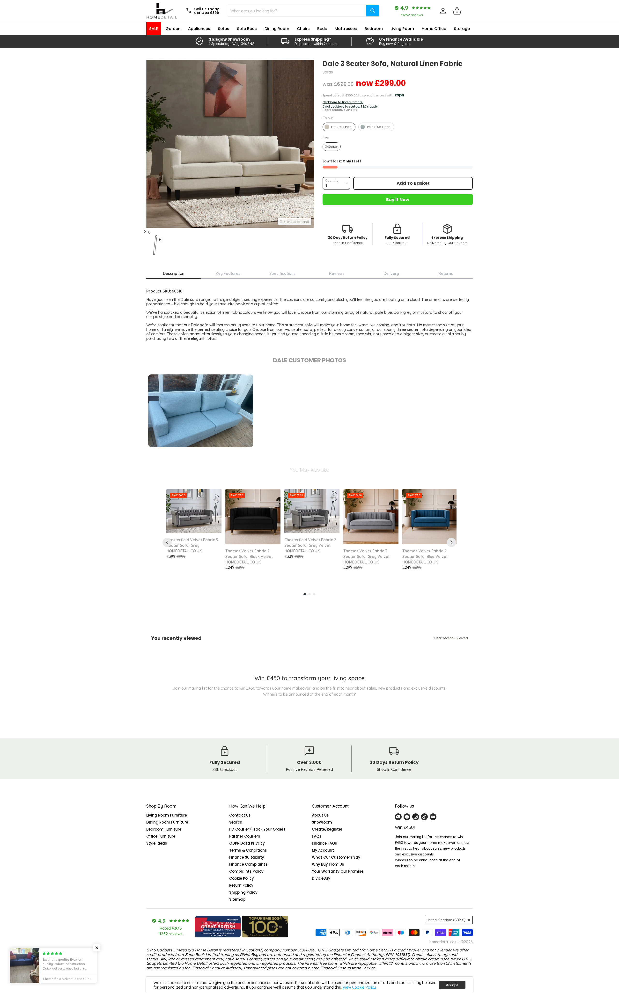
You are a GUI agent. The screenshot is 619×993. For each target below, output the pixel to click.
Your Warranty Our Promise (337, 871)
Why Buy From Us (328, 864)
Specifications (282, 273)
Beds (322, 28)
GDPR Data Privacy (247, 843)
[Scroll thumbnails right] (148, 229)
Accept (452, 984)
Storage (462, 28)
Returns (445, 273)
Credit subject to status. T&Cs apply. (350, 106)
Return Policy (241, 885)
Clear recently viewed (451, 638)
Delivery (391, 273)
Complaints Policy (246, 871)
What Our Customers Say (336, 857)
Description (173, 273)
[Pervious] (167, 542)
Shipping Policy (243, 892)
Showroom (322, 822)
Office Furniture (160, 836)
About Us (320, 815)
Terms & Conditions (248, 850)
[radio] (339, 127)
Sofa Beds (247, 28)
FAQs (316, 836)
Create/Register (327, 829)
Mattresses (346, 28)
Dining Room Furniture (167, 822)
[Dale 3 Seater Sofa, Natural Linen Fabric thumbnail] (131, 234)
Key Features (228, 273)
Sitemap (237, 899)
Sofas (223, 28)
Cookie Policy (241, 878)
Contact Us (240, 815)
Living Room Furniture (166, 815)
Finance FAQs (324, 843)
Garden (173, 28)
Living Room (402, 28)
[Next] (451, 542)
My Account (323, 850)
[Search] (372, 10)
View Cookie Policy (359, 987)
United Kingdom (446, 920)
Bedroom (374, 28)
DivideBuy (321, 878)
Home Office (434, 28)
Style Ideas (156, 843)
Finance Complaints (248, 864)
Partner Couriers (244, 836)
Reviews (337, 273)
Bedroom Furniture (163, 829)
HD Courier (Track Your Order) (257, 829)
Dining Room (277, 28)
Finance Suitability (246, 857)
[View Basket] (457, 11)
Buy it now (397, 200)
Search (235, 822)
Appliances (199, 28)
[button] (96, 947)
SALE (153, 28)
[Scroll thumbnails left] (145, 234)
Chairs (303, 28)
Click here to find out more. (343, 102)
